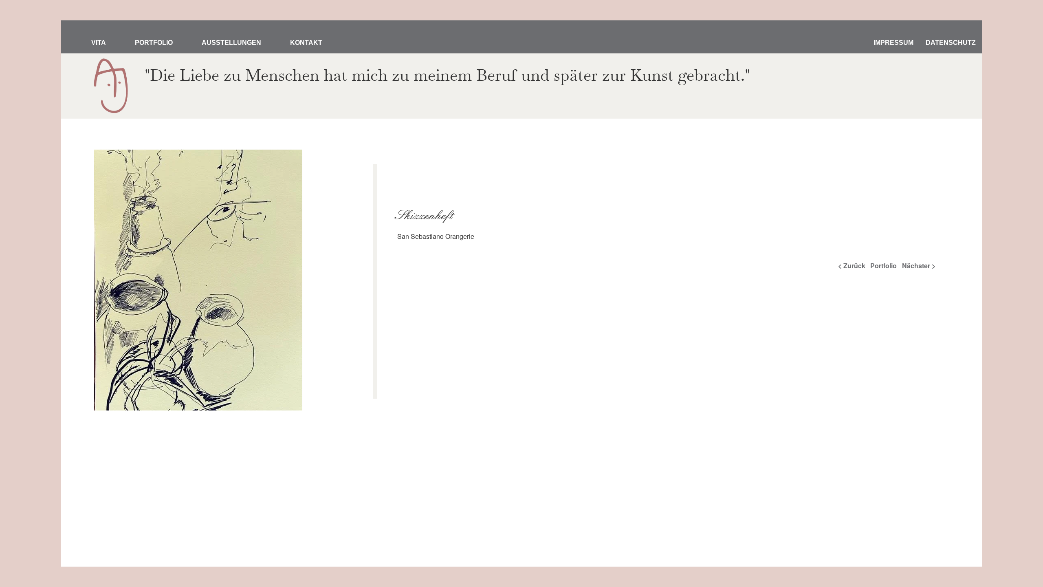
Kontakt (306, 42)
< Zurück (851, 265)
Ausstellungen (231, 42)
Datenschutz (951, 42)
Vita (98, 42)
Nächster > (918, 265)
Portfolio (154, 42)
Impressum (893, 42)
